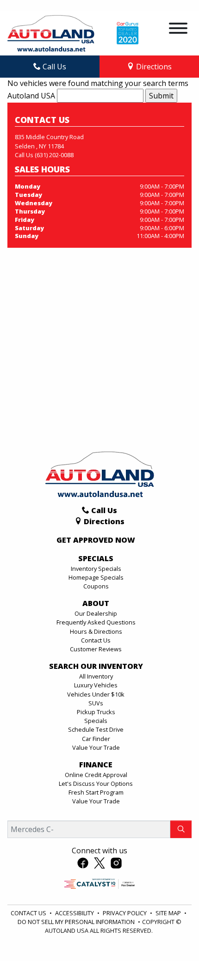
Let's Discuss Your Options (96, 783)
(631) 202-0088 (54, 155)
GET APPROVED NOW (95, 540)
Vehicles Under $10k (95, 694)
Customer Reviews (96, 649)
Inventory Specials (96, 568)
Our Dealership (96, 613)
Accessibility (75, 913)
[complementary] (171, 933)
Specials (95, 720)
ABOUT (95, 604)
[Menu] (178, 29)
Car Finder (96, 739)
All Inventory (96, 676)
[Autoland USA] (50, 32)
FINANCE (95, 765)
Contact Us (96, 640)
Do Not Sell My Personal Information (77, 922)
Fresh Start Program (96, 792)
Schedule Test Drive (96, 729)
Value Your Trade (96, 747)
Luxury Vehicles (96, 685)
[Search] (181, 829)
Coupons (96, 586)
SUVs (95, 703)
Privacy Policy (125, 913)
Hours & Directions (96, 631)
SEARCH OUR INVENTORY (96, 666)
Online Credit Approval (96, 775)
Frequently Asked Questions (96, 622)
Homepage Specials (96, 577)
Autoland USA (31, 96)
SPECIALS (95, 559)
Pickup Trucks (96, 712)
